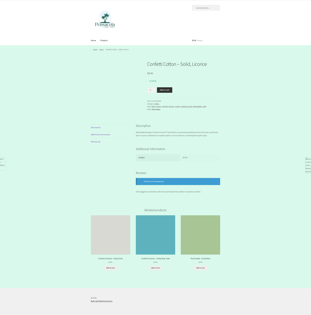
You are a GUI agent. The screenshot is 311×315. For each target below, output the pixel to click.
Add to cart (164, 90)
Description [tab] (96, 127)
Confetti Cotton (168, 106)
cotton (177, 106)
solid (204, 106)
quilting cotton (187, 106)
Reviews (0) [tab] (95, 141)
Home (93, 40)
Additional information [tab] (100, 134)
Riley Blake (197, 106)
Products (104, 40)
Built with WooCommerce (101, 301)
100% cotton (156, 106)
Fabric (101, 49)
